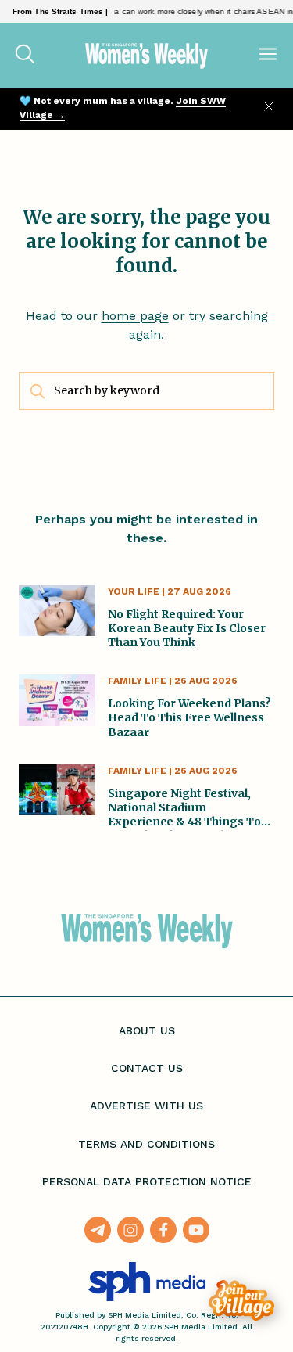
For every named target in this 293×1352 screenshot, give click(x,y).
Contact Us (147, 1068)
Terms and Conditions (146, 1144)
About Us (147, 1030)
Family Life (137, 680)
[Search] (25, 55)
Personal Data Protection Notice (147, 1181)
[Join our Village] (241, 1300)
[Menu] (267, 55)
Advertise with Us (146, 1105)
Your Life (133, 591)
